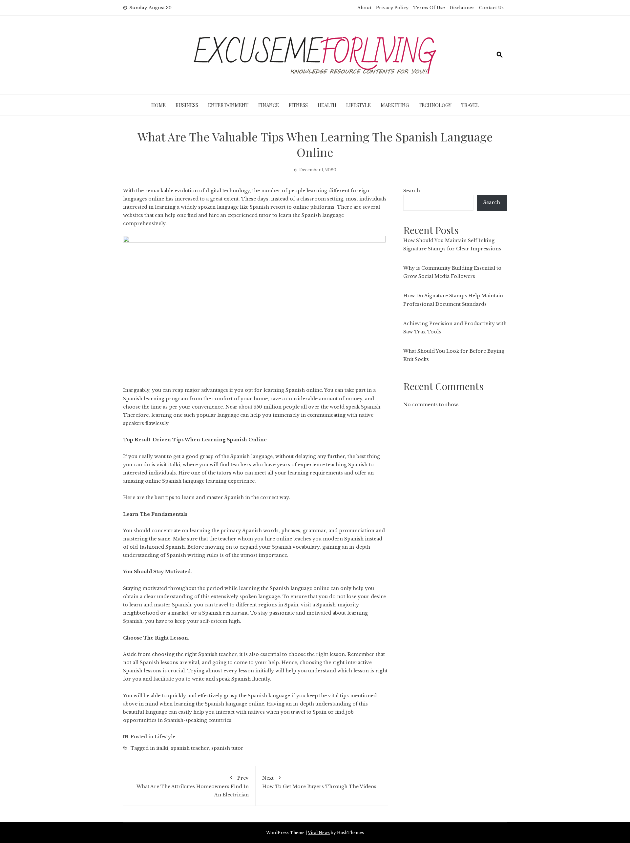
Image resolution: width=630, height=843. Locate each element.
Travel (470, 105)
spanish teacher (190, 748)
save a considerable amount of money (316, 399)
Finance (268, 105)
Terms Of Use (429, 8)
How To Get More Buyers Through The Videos (319, 782)
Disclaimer (462, 8)
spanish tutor (227, 748)
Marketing (395, 105)
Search (411, 191)
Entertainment (228, 105)
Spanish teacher (217, 654)
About (364, 8)
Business (187, 105)
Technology (435, 105)
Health (327, 105)
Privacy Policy (392, 8)
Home (158, 105)
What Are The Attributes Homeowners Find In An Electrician (192, 786)
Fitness (298, 105)
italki (162, 748)
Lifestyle (358, 105)
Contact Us (491, 8)
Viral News (319, 832)
